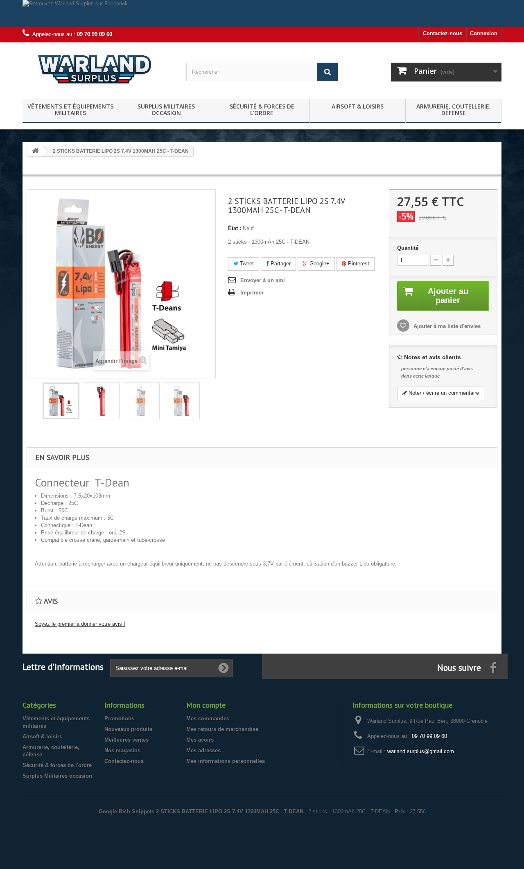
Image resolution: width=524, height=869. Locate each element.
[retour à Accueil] (35, 151)
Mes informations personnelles (225, 761)
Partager (280, 263)
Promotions (119, 718)
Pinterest (357, 263)
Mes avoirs (200, 740)
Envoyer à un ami (262, 280)
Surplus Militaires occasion (166, 109)
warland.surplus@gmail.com (420, 751)
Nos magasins (122, 750)
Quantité (407, 248)
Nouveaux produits (128, 729)
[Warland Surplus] (98, 68)
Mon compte (206, 705)
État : (234, 228)
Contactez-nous (442, 33)
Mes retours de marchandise (222, 729)
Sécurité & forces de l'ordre (262, 109)
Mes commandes (207, 718)
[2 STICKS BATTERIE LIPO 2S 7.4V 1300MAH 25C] (61, 401)
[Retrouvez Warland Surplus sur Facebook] (262, 13)
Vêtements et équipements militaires (70, 109)
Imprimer (252, 293)
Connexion (483, 33)
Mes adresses (203, 750)
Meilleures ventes (126, 740)
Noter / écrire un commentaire (443, 393)
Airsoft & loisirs (358, 106)
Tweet (246, 263)
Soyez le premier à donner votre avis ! (80, 624)
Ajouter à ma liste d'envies (446, 326)
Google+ (319, 263)
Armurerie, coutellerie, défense (453, 109)
